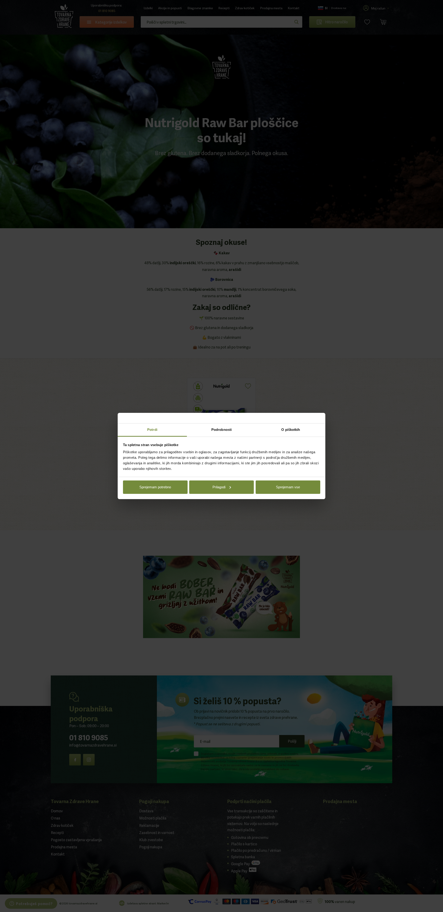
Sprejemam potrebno (155, 487)
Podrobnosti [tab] (221, 430)
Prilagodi (219, 487)
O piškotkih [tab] (290, 430)
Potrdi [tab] (152, 430)
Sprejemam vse (288, 487)
